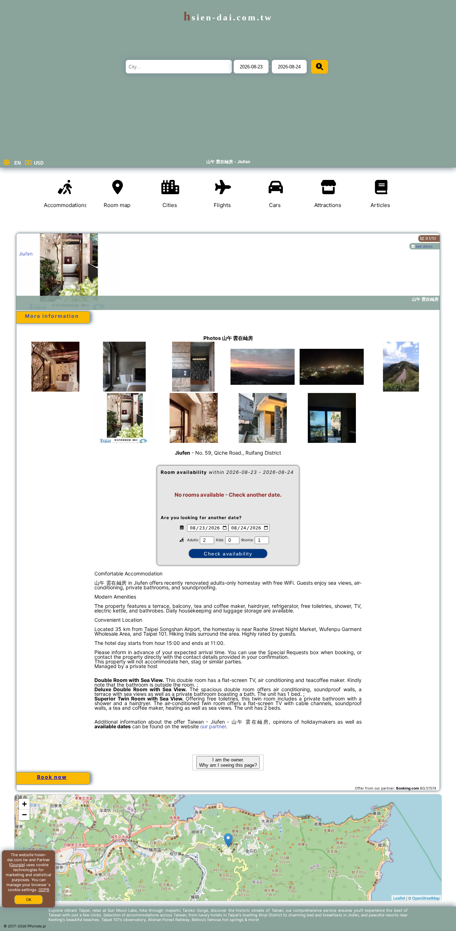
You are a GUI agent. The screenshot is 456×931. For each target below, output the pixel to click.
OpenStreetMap (426, 898)
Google (17, 864)
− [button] (24, 814)
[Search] (319, 67)
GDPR (43, 889)
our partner (213, 726)
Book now (52, 777)
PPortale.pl (36, 926)
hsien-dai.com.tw (228, 17)
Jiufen (26, 254)
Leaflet (399, 898)
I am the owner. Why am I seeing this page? (228, 762)
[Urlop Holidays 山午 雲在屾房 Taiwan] (55, 374)
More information (52, 316)
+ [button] (24, 804)
